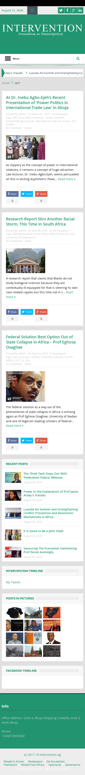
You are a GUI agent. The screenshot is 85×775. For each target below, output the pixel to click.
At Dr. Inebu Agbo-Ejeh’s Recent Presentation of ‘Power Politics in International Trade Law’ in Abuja (37, 102)
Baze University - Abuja (39, 117)
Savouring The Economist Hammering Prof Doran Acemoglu (50, 550)
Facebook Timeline (21, 671)
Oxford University (59, 233)
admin (22, 114)
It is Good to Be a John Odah (44, 531)
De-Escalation (61, 230)
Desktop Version (29, 769)
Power (66, 121)
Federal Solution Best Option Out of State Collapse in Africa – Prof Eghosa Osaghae (41, 342)
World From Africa (32, 764)
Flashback (10, 764)
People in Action (14, 761)
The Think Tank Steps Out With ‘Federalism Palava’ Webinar (45, 475)
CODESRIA (47, 357)
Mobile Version (56, 769)
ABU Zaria (18, 117)
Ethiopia (58, 357)
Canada (35, 357)
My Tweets (13, 582)
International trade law (48, 121)
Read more (66, 179)
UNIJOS (10, 124)
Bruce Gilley (40, 233)
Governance (72, 764)
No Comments (14, 128)
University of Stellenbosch (21, 237)
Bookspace (61, 114)
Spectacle (54, 764)
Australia (24, 357)
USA (27, 360)
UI (22, 360)
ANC (15, 357)
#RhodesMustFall (22, 233)
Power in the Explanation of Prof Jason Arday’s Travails (51, 493)
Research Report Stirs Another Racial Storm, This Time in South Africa (40, 221)
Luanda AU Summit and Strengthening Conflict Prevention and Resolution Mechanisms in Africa (51, 513)
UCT (73, 121)
